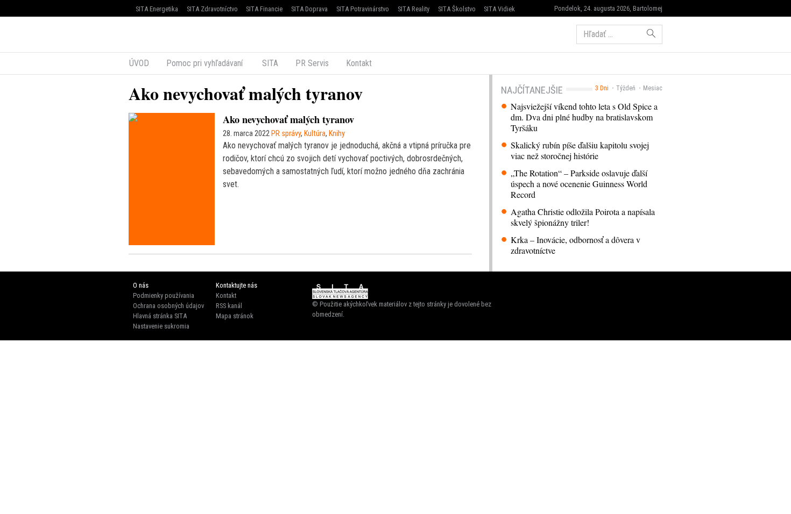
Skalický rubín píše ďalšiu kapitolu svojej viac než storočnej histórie (580, 150)
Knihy (337, 133)
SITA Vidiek (499, 9)
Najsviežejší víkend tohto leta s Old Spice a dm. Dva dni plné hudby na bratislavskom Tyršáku (584, 117)
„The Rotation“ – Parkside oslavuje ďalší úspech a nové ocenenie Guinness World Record (579, 184)
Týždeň (625, 88)
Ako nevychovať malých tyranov (288, 119)
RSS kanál (229, 306)
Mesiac (652, 88)
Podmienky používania (163, 295)
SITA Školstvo (457, 9)
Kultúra (315, 133)
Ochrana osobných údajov (168, 306)
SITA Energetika (157, 9)
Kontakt (359, 63)
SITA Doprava (309, 9)
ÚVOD (139, 63)
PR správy (286, 133)
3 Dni (602, 88)
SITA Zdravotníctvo (212, 9)
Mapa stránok (234, 316)
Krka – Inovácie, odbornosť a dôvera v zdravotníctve (575, 245)
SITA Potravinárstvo (362, 9)
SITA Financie (264, 9)
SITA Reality (413, 9)
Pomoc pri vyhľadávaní (204, 63)
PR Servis (312, 63)
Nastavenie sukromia (161, 326)
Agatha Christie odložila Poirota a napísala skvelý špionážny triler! (583, 217)
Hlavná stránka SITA (160, 316)
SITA (269, 63)
